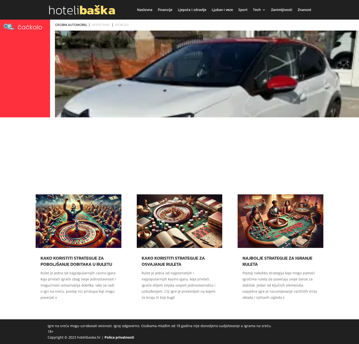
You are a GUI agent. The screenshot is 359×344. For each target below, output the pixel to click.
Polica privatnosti (119, 337)
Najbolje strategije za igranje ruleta (277, 261)
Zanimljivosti (281, 10)
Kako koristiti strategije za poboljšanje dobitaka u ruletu (76, 261)
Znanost (304, 10)
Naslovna (144, 10)
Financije (165, 10)
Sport (243, 10)
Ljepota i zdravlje (192, 10)
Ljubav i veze (222, 10)
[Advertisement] (179, 156)
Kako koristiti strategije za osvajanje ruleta (173, 261)
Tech (257, 10)
